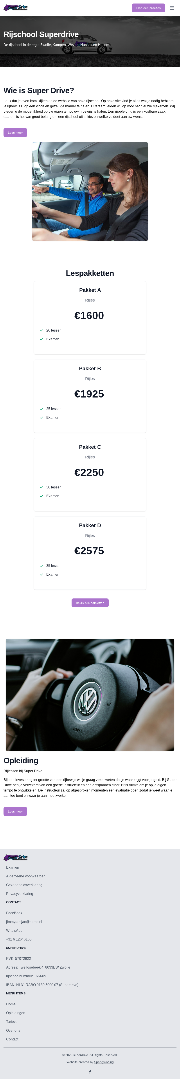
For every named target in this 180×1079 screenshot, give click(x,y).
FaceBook (14, 913)
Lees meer (15, 132)
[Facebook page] (90, 1072)
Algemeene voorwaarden (25, 876)
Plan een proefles (148, 8)
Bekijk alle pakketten (90, 603)
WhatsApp (14, 930)
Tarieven (13, 1022)
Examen (12, 867)
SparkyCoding (104, 1062)
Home (11, 1004)
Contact (12, 1039)
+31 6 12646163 (19, 939)
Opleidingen (15, 1013)
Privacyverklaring (19, 894)
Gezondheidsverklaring (24, 885)
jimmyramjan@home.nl (24, 922)
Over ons (13, 1030)
